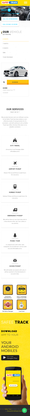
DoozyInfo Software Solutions (15, 411)
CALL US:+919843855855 (10, 19)
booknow (15, 82)
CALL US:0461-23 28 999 (10, 24)
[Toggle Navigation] (25, 2)
